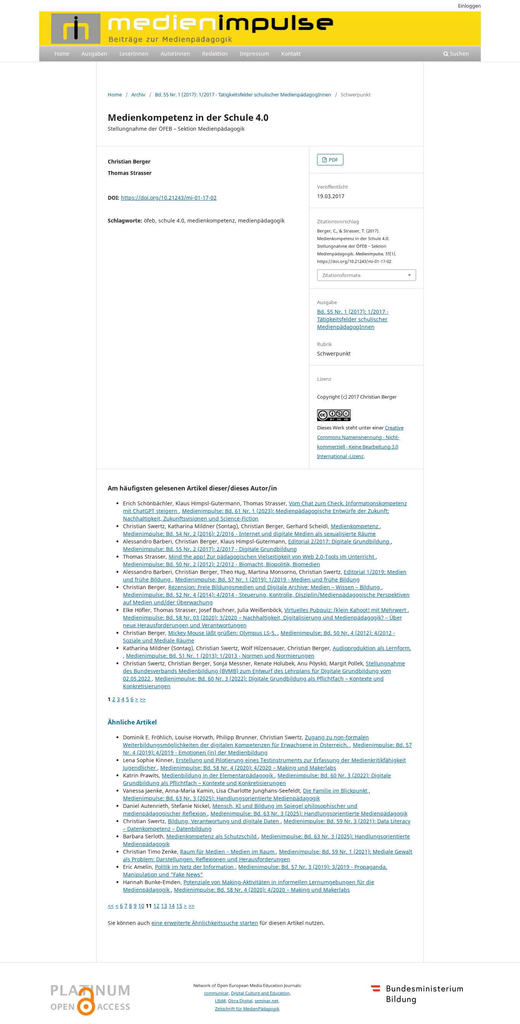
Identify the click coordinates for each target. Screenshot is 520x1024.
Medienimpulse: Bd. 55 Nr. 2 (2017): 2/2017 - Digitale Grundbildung (210, 549)
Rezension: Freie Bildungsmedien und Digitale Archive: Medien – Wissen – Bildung (274, 587)
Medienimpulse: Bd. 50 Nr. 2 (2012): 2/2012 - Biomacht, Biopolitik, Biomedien (221, 564)
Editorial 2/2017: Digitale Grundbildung (339, 541)
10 (141, 905)
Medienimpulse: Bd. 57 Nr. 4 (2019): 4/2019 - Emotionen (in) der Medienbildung (267, 748)
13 (164, 905)
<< (111, 905)
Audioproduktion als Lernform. (372, 648)
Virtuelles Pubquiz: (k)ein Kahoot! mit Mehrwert (346, 610)
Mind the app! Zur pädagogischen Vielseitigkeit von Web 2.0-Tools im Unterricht (272, 556)
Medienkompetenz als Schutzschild (212, 836)
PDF (333, 159)
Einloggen (469, 5)
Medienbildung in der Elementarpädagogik (218, 775)
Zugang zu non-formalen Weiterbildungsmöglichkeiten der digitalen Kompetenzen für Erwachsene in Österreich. (246, 741)
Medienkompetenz (355, 526)
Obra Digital (240, 1000)
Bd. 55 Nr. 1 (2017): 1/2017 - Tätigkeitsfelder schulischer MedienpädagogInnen (243, 94)
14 (172, 905)
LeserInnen (134, 53)
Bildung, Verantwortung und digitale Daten (224, 821)
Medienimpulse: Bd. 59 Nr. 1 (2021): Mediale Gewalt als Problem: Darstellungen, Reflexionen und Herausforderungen (267, 855)
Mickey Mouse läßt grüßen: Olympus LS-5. (223, 632)
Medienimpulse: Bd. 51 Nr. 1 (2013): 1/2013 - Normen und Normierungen (220, 655)
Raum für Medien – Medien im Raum (228, 851)
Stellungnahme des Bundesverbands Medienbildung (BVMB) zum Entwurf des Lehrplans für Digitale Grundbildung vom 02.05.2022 (264, 671)
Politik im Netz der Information (195, 866)
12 (156, 905)
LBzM (220, 1000)
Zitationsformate (341, 275)
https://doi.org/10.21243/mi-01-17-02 (169, 197)
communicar (216, 993)
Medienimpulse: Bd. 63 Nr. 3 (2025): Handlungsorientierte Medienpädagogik (221, 798)
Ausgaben (94, 53)
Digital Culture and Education (260, 993)
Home (61, 53)
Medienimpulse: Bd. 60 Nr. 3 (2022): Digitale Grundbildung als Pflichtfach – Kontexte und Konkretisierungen (257, 779)
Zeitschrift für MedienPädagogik (247, 1008)
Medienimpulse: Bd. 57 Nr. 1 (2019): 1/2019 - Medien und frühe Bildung (267, 579)
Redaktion (215, 53)
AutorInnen (175, 53)
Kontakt (291, 53)
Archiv (138, 94)
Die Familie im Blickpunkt (336, 790)
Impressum (254, 53)
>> (143, 699)
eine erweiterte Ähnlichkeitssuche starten (205, 922)
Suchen (458, 53)
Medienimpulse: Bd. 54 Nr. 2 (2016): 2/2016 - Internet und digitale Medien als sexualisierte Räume (249, 533)
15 (179, 905)
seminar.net (266, 1000)
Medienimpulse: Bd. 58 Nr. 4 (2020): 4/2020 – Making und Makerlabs (248, 767)
